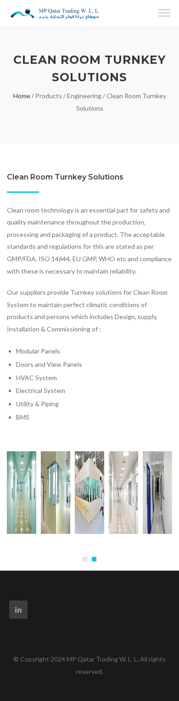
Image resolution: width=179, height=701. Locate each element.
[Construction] (55, 10)
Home (21, 96)
